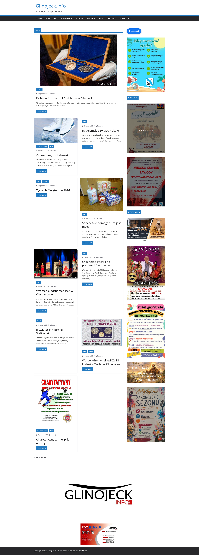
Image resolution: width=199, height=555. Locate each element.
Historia (111, 18)
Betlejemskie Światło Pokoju (100, 130)
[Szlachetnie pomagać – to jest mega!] (101, 194)
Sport (101, 18)
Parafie (90, 18)
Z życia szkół (66, 18)
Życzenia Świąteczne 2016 (53, 190)
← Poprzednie (40, 457)
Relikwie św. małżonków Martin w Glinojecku (65, 98)
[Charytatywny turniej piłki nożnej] (56, 401)
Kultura (79, 18)
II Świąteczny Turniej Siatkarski (49, 331)
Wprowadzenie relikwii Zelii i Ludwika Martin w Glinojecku (101, 362)
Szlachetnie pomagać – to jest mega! (101, 224)
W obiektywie (124, 18)
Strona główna (43, 18)
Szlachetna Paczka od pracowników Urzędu (96, 263)
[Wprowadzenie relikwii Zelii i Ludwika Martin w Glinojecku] (101, 332)
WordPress (83, 551)
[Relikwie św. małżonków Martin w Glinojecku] (78, 60)
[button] (94, 18)
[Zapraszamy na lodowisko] (56, 130)
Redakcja (54, 94)
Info (55, 18)
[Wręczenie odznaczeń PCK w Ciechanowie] (56, 263)
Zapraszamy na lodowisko (53, 155)
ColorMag (71, 551)
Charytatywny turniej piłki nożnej (52, 441)
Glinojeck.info (51, 6)
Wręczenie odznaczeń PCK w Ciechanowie (54, 292)
